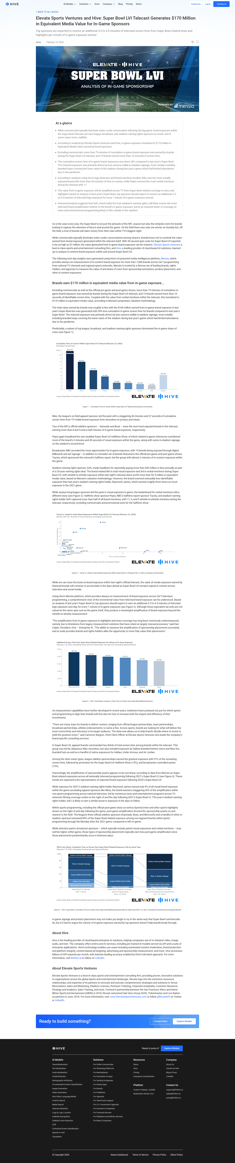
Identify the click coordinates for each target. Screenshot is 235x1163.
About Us (170, 1064)
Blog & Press (171, 1072)
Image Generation (59, 1088)
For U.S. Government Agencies (106, 1104)
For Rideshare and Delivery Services (108, 1116)
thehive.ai (76, 958)
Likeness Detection (60, 1108)
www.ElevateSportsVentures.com (128, 996)
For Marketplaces (100, 1072)
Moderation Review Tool (143, 1094)
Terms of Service (140, 1154)
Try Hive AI (221, 4)
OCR (54, 1124)
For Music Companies (102, 1120)
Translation (57, 1137)
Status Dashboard (119, 1154)
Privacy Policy (159, 1154)
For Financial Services (102, 1112)
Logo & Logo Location (61, 1112)
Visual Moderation (60, 1064)
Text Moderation (59, 1068)
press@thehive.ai (173, 1098)
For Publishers (99, 1092)
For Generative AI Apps (102, 1076)
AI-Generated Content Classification (67, 1084)
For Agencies (98, 1096)
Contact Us (196, 4)
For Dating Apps (100, 1084)
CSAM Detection (59, 1076)
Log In (208, 4)
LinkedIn (99, 958)
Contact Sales (160, 1021)
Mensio (165, 258)
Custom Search (58, 1100)
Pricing (136, 1072)
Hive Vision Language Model (64, 1096)
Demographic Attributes (62, 1080)
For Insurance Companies (104, 1108)
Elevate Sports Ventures (167, 244)
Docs (135, 1068)
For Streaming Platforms (103, 1068)
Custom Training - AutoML (144, 1090)
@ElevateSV (163, 996)
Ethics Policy (177, 1154)
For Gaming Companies (103, 1080)
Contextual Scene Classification (65, 1129)
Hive (118, 248)
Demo (135, 1064)
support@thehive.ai (174, 1090)
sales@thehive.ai (173, 1094)
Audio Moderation (59, 1072)
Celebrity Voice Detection (62, 1120)
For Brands (98, 1088)
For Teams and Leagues (103, 1100)
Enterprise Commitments (143, 1076)
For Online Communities (103, 1064)
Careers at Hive (172, 1068)
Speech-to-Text (58, 1132)
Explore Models (184, 1021)
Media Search (58, 1104)
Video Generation (59, 1092)
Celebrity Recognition (61, 1116)
